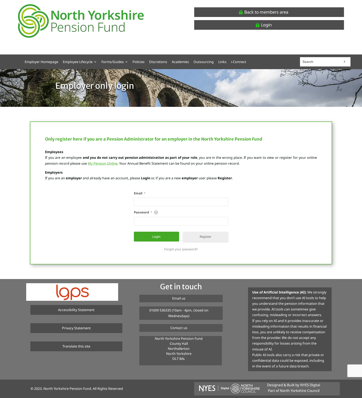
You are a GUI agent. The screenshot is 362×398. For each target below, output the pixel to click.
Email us (178, 298)
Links (222, 62)
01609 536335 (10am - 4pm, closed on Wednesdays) (178, 313)
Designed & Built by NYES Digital (293, 384)
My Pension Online (103, 163)
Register (205, 236)
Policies (139, 62)
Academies (180, 62)
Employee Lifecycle (78, 62)
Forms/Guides (112, 62)
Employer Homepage (41, 62)
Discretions (158, 62)
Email (140, 193)
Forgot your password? (181, 249)
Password (143, 212)
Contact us (178, 328)
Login (266, 25)
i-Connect (238, 62)
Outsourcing (204, 62)
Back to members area (266, 12)
